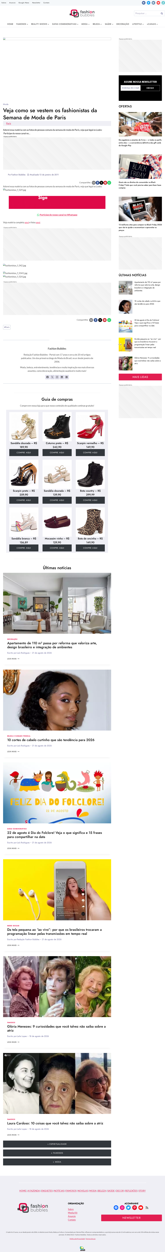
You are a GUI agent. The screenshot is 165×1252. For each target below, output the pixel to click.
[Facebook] (143, 3)
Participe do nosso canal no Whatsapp (58, 214)
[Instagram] (153, 3)
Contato (46, 3)
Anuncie (12, 3)
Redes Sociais (13, 926)
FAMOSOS (71, 1190)
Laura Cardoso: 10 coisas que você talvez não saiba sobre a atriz (55, 1123)
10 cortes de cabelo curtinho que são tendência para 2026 (50, 739)
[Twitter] (148, 3)
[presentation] (57, 603)
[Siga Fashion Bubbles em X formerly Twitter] (52, 377)
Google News (24, 3)
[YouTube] (158, 3)
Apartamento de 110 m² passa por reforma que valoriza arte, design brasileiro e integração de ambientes (52, 645)
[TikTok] (163, 3)
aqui (27, 222)
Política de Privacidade (77, 1239)
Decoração (122, 24)
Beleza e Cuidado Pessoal (18, 736)
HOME (23, 1190)
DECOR (120, 1190)
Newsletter (36, 3)
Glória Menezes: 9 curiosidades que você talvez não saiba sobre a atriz (56, 1028)
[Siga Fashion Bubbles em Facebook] (47, 377)
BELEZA (101, 1190)
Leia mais (13, 659)
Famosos (11, 1022)
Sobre (4, 3)
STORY (142, 1190)
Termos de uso (91, 1239)
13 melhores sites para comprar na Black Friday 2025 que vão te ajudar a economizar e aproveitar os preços (140, 227)
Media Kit (72, 1212)
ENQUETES (47, 1190)
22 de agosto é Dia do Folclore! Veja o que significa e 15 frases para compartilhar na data (54, 834)
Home (10, 24)
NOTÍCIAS (59, 1190)
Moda (6, 104)
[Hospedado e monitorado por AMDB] (82, 1248)
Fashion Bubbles (18, 174)
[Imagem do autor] (5, 175)
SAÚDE (111, 1190)
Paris (8, 123)
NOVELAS (83, 1190)
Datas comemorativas (17, 829)
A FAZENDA (34, 1190)
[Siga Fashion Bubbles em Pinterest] (66, 377)
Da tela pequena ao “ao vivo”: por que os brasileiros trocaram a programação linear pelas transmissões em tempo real (54, 931)
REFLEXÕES (131, 1190)
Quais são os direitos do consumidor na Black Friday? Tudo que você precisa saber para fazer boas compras (140, 185)
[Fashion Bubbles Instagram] (57, 202)
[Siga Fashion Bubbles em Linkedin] (62, 377)
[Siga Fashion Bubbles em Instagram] (57, 377)
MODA (92, 1190)
